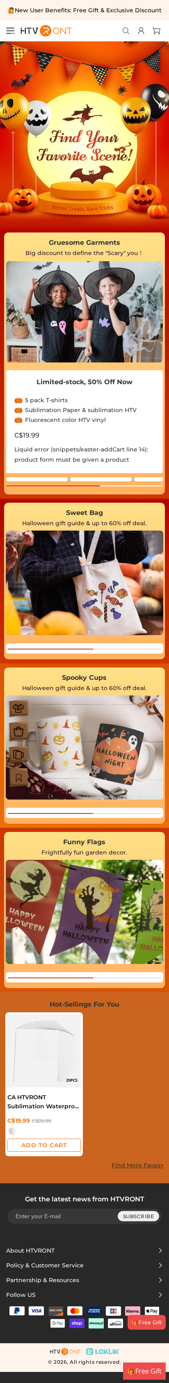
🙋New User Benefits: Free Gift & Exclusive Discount (85, 10)
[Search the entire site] (126, 31)
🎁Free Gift (147, 1322)
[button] (10, 31)
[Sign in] (140, 31)
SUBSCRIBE (138, 1216)
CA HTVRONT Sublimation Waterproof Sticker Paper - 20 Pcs (43, 1102)
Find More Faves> (138, 1165)
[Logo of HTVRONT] (43, 30)
